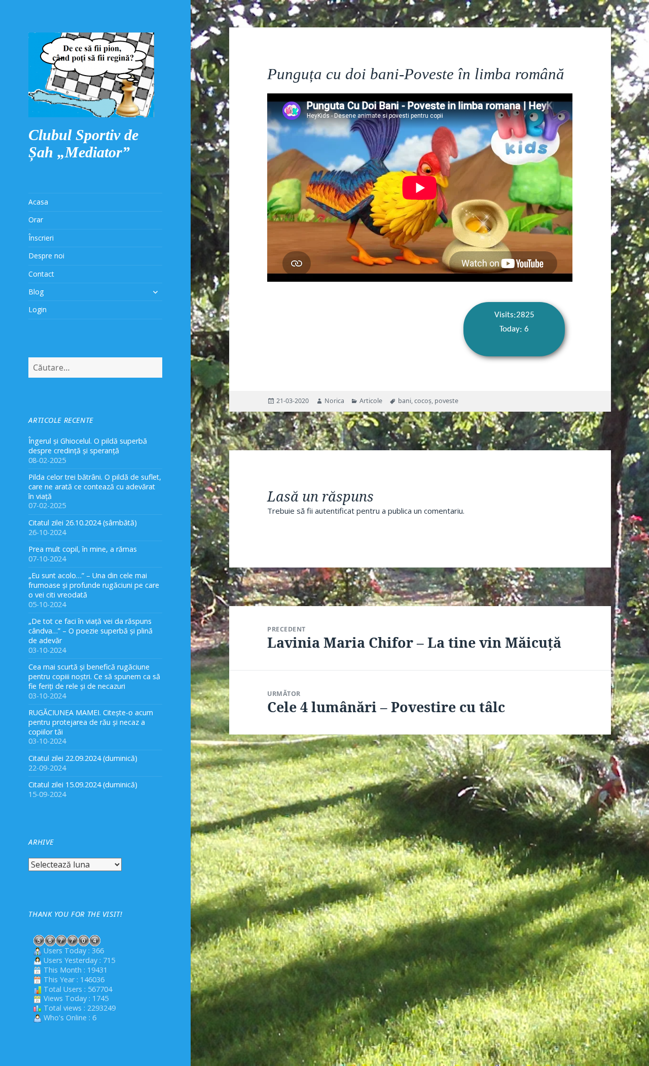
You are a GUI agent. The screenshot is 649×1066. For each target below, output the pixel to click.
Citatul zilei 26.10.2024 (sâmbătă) (82, 522)
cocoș (422, 400)
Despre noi (46, 255)
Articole (370, 400)
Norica (334, 400)
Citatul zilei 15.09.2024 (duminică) (82, 784)
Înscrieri (41, 238)
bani (404, 400)
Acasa (38, 202)
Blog (36, 291)
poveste (446, 400)
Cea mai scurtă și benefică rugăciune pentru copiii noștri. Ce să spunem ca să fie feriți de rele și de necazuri (94, 676)
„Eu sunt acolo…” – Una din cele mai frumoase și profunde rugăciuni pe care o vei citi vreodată (93, 585)
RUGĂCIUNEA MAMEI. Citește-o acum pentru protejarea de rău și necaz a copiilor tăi (90, 722)
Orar (35, 219)
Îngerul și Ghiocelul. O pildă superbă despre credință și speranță (87, 445)
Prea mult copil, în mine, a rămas (82, 549)
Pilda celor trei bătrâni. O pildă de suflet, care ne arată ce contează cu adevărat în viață (94, 486)
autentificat (334, 511)
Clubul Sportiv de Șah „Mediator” (83, 143)
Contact (41, 274)
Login (37, 309)
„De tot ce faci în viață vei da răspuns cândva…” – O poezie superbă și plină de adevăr (90, 630)
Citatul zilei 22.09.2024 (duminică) (82, 758)
